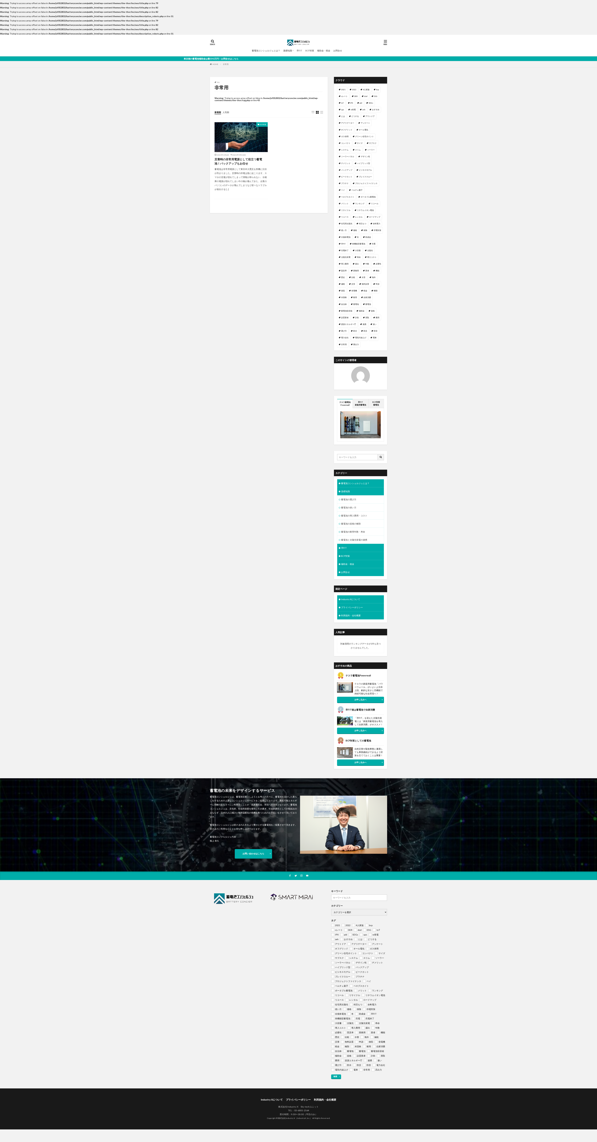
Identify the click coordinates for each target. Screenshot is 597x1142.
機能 (377, 270)
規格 (373, 311)
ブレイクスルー (365, 177)
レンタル (359, 217)
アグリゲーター (347, 123)
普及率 (344, 270)
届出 (357, 264)
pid (361, 103)
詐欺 (357, 317)
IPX (351, 103)
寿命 (359, 257)
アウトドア (370, 116)
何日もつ (362, 223)
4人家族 (366, 89)
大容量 (358, 250)
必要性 (378, 264)
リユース (345, 217)
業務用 (356, 270)
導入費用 (345, 264)
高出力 (356, 344)
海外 (374, 277)
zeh (363, 109)
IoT (342, 103)
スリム (358, 150)
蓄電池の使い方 (348, 507)
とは (343, 116)
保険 (365, 230)
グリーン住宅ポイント (364, 136)
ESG (375, 96)
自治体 (344, 304)
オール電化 (363, 130)
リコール (374, 203)
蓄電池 (368, 304)
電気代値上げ (360, 337)
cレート (344, 96)
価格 (355, 230)
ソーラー (371, 150)
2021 (343, 89)
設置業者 (345, 317)
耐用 (355, 297)
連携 (364, 324)
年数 (367, 264)
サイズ (360, 143)
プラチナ (345, 183)
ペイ (343, 190)
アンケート (365, 123)
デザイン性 (365, 156)
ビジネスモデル (365, 170)
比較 (353, 277)
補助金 (361, 311)
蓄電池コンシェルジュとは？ (266, 50)
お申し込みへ (360, 699)
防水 (355, 331)
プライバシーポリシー (352, 607)
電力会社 (345, 337)
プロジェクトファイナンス (366, 183)
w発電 (353, 109)
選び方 (344, 331)
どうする (355, 116)
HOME (215, 64)
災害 (353, 284)
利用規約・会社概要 (351, 615)
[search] (381, 457)
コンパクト (345, 143)
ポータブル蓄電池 (368, 197)
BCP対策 (309, 50)
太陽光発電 (345, 257)
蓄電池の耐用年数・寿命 (353, 531)
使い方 (344, 230)
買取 (367, 317)
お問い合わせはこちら (253, 853)
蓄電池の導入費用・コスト (354, 515)
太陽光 (370, 250)
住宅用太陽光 (346, 223)
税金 (365, 290)
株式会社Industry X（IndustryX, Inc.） (295, 1118)
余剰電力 (376, 223)
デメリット (345, 163)
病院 (343, 290)
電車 (375, 337)
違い (375, 324)
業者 (367, 270)
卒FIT (299, 50)
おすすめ (375, 109)
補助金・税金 (323, 50)
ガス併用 (345, 136)
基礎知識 (287, 50)
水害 (363, 277)
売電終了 (345, 250)
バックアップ (346, 170)
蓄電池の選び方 (348, 499)
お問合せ (337, 50)
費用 (377, 317)
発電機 (354, 290)
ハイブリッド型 (363, 163)
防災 (365, 331)
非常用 (226, 64)
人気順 (226, 112)
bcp (377, 89)
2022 (354, 89)
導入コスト (372, 257)
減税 (343, 284)
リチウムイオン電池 (365, 210)
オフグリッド (346, 130)
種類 (375, 290)
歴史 (343, 277)
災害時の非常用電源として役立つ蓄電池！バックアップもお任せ (238, 161)
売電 (373, 244)
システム (345, 150)
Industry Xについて (350, 599)
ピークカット (346, 177)
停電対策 (377, 230)
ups (342, 109)
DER (356, 96)
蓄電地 (356, 304)
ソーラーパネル (347, 156)
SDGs (371, 103)
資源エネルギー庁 (348, 324)
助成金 (368, 237)
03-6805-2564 (301, 1110)
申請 (377, 284)
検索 (335, 1076)
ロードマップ (374, 217)
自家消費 (367, 297)
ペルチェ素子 (357, 190)
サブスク (373, 143)
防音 (375, 331)
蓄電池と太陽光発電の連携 (354, 539)
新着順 (218, 112)
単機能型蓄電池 (358, 244)
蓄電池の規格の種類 (351, 523)
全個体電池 (345, 237)
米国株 (344, 297)
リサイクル (345, 210)
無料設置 (365, 284)
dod (365, 96)
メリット (345, 203)
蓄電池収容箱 (346, 311)
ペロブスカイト (347, 197)
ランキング (359, 203)
